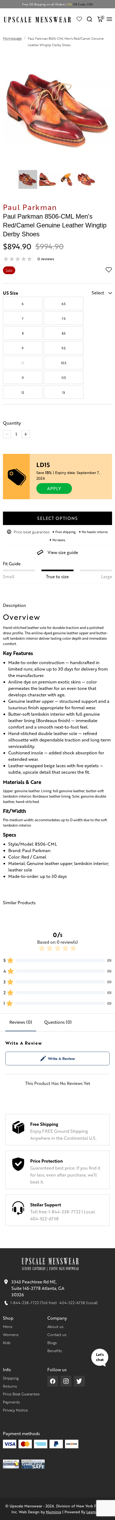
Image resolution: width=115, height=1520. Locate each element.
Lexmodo (94, 1511)
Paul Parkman (30, 207)
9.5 (64, 348)
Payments (11, 1401)
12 (22, 392)
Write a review (61, 1058)
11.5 (64, 377)
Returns (10, 1386)
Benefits (54, 1350)
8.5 (64, 333)
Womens (10, 1334)
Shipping (10, 1378)
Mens (7, 1326)
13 (63, 392)
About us (55, 1326)
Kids (6, 1342)
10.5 (63, 363)
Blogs (52, 1342)
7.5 (64, 318)
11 (23, 377)
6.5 (64, 304)
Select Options (57, 518)
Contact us (56, 1334)
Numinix (53, 1511)
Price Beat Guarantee (21, 1393)
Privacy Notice (15, 1409)
